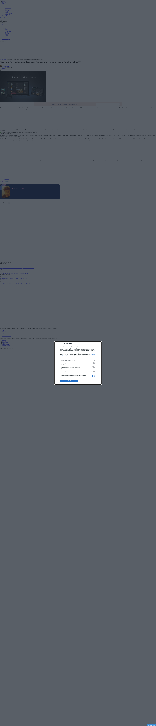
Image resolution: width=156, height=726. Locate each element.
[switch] (93, 363)
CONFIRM (69, 380)
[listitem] (78, 360)
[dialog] (78, 363)
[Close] (99, 344)
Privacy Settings (152, 725)
